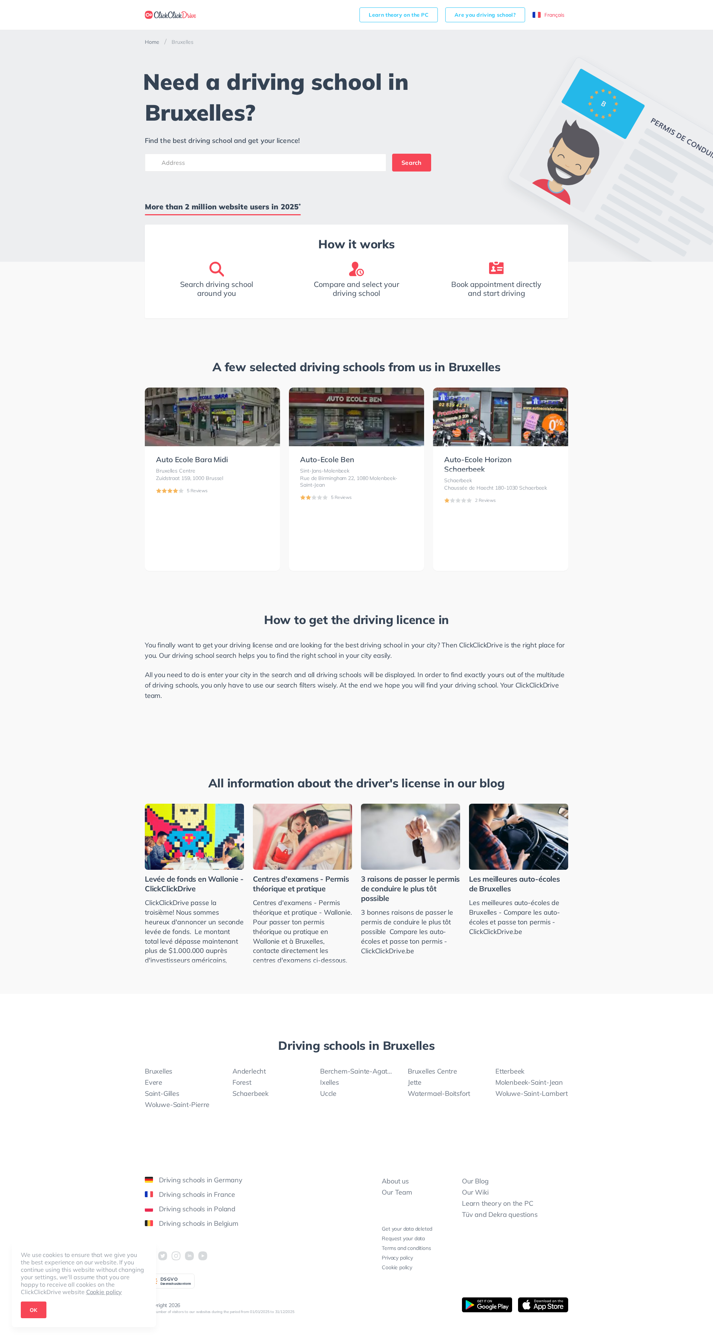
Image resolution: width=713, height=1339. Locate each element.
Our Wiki (475, 1192)
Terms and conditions (406, 1248)
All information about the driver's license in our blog (356, 782)
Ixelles (329, 1082)
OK (34, 1310)
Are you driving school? (485, 15)
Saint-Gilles (162, 1093)
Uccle (328, 1093)
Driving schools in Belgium (198, 1223)
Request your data (403, 1238)
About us (395, 1181)
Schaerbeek (250, 1093)
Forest (241, 1082)
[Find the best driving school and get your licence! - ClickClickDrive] (170, 15)
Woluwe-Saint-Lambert (531, 1093)
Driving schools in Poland (197, 1209)
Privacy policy (397, 1257)
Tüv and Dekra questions (499, 1214)
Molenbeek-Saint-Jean (529, 1082)
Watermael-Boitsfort (439, 1093)
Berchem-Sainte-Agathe (356, 1071)
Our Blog (475, 1181)
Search (411, 162)
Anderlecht (249, 1071)
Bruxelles (158, 1071)
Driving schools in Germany (200, 1180)
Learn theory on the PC (399, 15)
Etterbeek (509, 1071)
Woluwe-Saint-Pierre (177, 1104)
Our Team (397, 1192)
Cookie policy (104, 1292)
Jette (414, 1082)
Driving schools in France (197, 1194)
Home (152, 42)
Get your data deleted (407, 1228)
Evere (153, 1082)
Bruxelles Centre (432, 1071)
